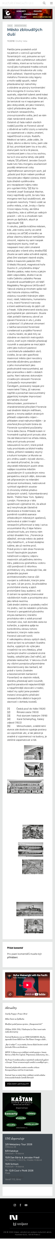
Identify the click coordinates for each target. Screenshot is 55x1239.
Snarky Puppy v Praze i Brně (16, 1014)
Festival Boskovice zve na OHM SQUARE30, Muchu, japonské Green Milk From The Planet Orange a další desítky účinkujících (25, 1038)
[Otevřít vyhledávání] (44, 3)
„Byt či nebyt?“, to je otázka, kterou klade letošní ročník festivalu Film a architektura (26, 1046)
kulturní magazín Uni (18, 3)
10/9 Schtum (11, 1164)
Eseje (10, 26)
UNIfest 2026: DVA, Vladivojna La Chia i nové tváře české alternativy (25, 1030)
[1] (17, 160)
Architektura (20, 26)
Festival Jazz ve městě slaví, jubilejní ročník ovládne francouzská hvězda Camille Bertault (25, 1076)
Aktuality (11, 1008)
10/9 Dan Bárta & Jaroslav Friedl (22, 1157)
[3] (21, 223)
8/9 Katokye (11, 1151)
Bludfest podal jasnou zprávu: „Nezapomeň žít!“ (23, 1024)
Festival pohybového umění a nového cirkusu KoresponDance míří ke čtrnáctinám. (22, 1069)
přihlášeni (12, 957)
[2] (29, 188)
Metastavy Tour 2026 (18, 1144)
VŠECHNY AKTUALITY (18, 1084)
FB (20, 1205)
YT (26, 1205)
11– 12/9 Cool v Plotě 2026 (19, 1170)
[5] (45, 250)
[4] (26, 233)
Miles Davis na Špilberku (14, 1019)
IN (14, 1205)
